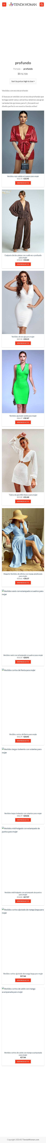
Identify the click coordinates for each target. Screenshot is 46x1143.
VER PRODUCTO (23, 183)
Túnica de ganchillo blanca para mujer (23, 495)
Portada (16, 69)
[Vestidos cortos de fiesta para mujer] (23, 700)
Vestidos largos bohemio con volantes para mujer (23, 813)
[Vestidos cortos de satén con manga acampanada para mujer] (23, 1018)
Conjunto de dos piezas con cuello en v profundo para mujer (23, 256)
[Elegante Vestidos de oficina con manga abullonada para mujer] (23, 539)
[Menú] (4, 4)
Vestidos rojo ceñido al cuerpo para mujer (23, 176)
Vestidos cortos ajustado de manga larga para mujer (23, 974)
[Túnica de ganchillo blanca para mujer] (23, 460)
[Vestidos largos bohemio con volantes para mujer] (23, 779)
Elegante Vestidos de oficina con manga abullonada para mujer (23, 575)
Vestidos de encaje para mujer (23, 337)
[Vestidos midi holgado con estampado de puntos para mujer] (23, 858)
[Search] (42, 4)
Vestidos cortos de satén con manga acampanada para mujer (23, 1054)
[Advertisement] (23, 33)
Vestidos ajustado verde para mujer (23, 416)
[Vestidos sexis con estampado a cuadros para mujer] (23, 621)
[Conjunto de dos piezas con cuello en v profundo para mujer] (23, 221)
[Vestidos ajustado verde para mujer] (23, 381)
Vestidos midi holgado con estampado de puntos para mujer (23, 893)
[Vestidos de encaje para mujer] (23, 302)
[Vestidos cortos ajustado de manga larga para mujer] (23, 939)
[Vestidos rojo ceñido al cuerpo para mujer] (23, 142)
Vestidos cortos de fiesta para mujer (23, 734)
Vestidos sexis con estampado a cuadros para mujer (23, 655)
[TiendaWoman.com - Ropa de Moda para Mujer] (22, 4)
